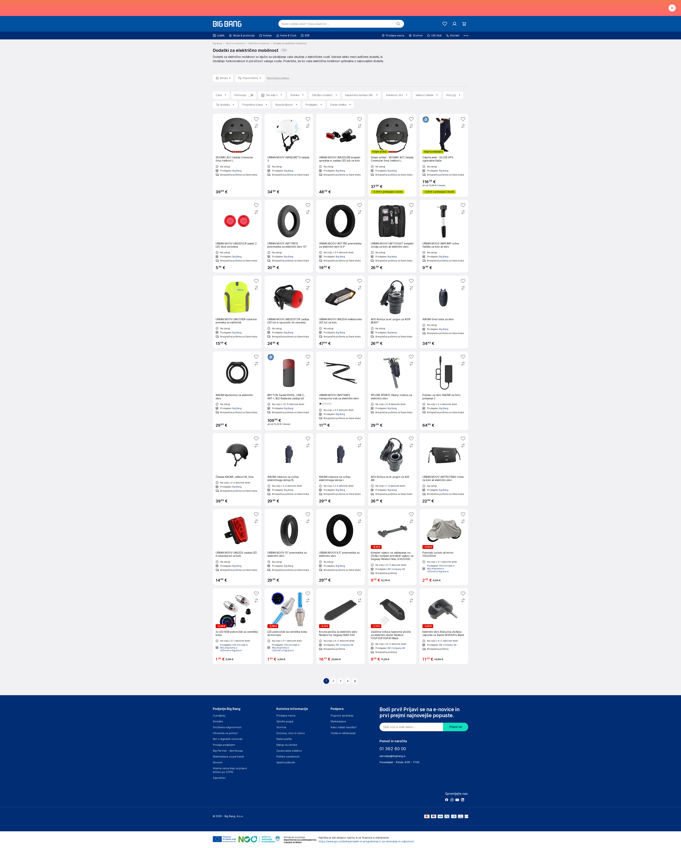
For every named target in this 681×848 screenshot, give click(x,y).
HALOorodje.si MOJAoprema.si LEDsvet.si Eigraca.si (441, 568)
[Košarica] (464, 24)
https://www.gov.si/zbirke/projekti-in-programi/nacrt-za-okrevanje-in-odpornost (366, 841)
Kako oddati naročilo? (344, 727)
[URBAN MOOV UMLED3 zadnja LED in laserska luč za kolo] (237, 547)
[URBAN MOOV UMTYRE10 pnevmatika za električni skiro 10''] (289, 236)
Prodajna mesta (285, 715)
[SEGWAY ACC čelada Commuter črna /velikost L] (237, 155)
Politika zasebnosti (288, 756)
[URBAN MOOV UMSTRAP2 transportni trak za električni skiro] (340, 391)
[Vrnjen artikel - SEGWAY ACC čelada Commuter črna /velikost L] (392, 155)
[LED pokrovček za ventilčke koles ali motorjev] (289, 626)
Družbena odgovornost (227, 727)
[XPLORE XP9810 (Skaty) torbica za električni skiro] (392, 391)
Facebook (446, 799)
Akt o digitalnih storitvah (227, 739)
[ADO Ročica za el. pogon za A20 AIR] (392, 469)
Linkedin (462, 799)
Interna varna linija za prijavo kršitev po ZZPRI (230, 770)
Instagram (451, 799)
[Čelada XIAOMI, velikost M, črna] (237, 469)
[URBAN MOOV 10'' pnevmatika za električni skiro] (289, 547)
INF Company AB (396, 569)
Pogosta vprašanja (342, 715)
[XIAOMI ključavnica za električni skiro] (237, 391)
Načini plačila (284, 739)
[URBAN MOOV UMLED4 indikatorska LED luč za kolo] (340, 312)
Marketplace (338, 721)
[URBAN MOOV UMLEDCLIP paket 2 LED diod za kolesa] (237, 236)
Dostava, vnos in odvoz (290, 733)
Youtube (457, 799)
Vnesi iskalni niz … (305, 24)
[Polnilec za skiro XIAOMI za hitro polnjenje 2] (444, 391)
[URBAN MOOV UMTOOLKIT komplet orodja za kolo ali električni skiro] (392, 236)
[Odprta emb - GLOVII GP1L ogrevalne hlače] (444, 155)
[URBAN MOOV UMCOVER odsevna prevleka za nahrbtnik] (237, 312)
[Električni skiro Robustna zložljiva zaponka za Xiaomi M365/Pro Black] (444, 626)
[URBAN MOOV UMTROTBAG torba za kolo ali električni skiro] (444, 469)
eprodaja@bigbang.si (392, 756)
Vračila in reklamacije (343, 733)
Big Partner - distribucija (228, 750)
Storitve (281, 727)
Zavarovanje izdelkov (289, 750)
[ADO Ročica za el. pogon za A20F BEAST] (392, 312)
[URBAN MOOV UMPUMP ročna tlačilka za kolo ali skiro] (444, 236)
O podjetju (219, 715)
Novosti (217, 762)
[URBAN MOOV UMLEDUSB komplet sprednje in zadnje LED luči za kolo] (340, 155)
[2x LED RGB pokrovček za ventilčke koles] (237, 626)
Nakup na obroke (286, 744)
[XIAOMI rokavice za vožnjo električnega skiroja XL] (289, 469)
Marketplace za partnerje (228, 756)
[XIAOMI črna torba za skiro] (444, 312)
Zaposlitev (219, 777)
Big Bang (237, 170)
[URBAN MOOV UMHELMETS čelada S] (289, 155)
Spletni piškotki (285, 762)
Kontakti (218, 721)
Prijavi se (455, 727)
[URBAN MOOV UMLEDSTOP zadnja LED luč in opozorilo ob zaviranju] (289, 312)
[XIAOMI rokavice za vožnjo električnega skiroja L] (340, 469)
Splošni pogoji (284, 721)
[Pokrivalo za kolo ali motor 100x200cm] (444, 547)
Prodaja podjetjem (224, 744)
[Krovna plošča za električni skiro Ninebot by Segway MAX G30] (340, 626)
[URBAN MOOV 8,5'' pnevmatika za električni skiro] (340, 547)
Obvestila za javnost (225, 733)
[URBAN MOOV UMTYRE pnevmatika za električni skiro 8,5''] (340, 236)
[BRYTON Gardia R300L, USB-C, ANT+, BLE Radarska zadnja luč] (289, 391)
